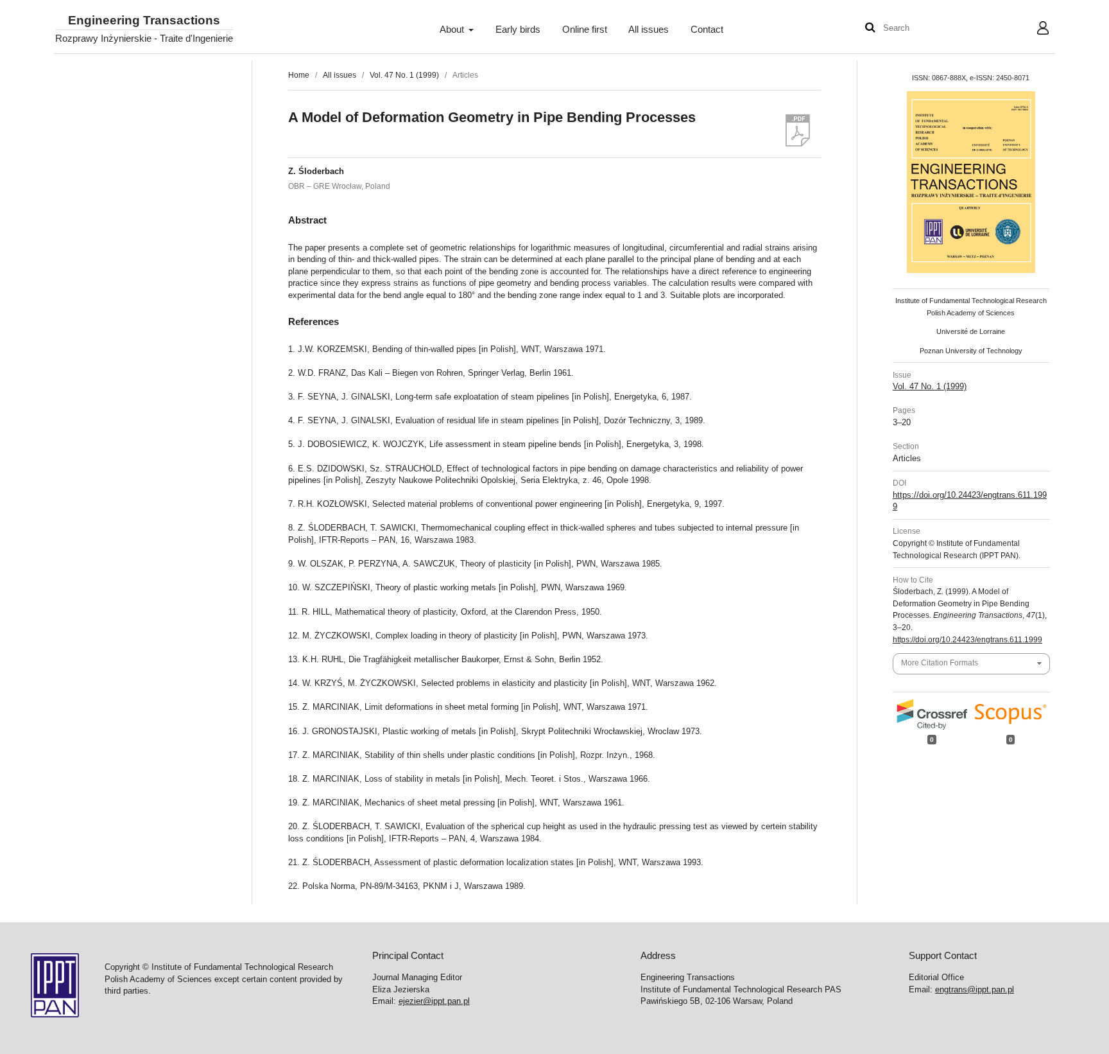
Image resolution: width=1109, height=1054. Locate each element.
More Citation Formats (939, 662)
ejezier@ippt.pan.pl (434, 1001)
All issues (648, 29)
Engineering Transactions (144, 21)
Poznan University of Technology (971, 351)
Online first (584, 29)
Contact (707, 29)
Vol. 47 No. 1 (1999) (404, 75)
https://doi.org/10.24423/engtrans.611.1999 (967, 639)
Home (298, 75)
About (453, 29)
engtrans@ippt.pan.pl (974, 989)
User (1033, 29)
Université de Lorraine (970, 331)
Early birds (517, 29)
